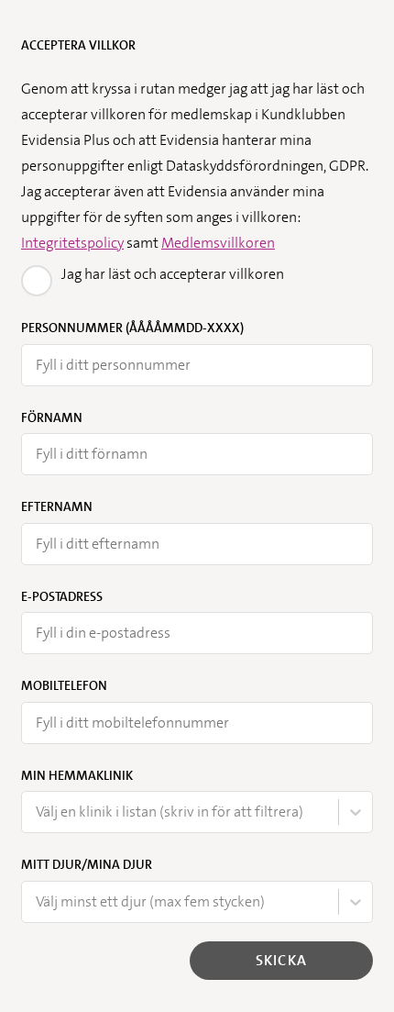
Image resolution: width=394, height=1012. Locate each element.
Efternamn (57, 506)
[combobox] (37, 812)
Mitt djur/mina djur (86, 864)
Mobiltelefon (64, 685)
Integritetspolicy (72, 242)
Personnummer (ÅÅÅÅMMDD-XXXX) (132, 327)
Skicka (281, 960)
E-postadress (62, 596)
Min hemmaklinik (77, 775)
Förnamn (51, 417)
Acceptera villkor (78, 45)
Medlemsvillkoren (218, 242)
